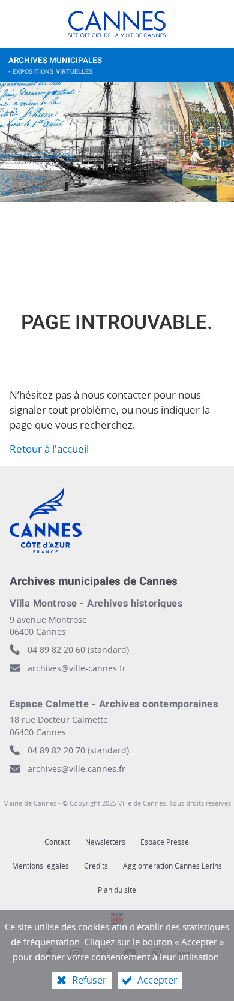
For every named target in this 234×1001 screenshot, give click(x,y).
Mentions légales (40, 866)
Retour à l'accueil (49, 449)
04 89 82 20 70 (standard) (78, 750)
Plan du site (117, 890)
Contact (57, 842)
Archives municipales (55, 66)
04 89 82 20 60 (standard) (78, 649)
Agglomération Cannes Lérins (172, 866)
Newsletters (105, 842)
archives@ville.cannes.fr (76, 768)
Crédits (96, 866)
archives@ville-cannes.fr (77, 668)
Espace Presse (164, 842)
